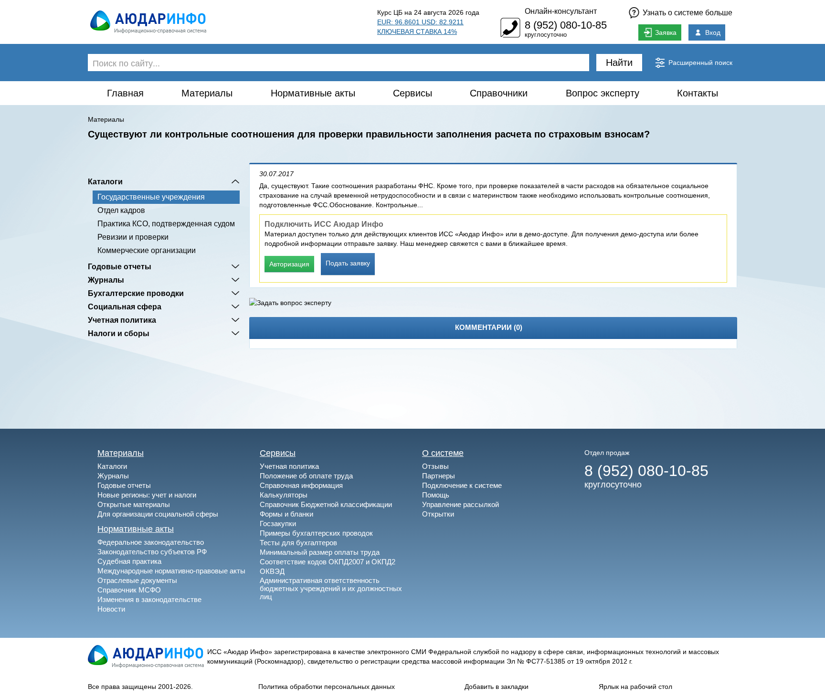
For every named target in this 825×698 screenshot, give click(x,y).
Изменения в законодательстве (149, 599)
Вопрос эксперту (602, 93)
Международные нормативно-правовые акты (171, 571)
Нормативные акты (313, 93)
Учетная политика (122, 320)
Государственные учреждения (151, 197)
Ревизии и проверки (133, 237)
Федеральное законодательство (150, 542)
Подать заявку (348, 263)
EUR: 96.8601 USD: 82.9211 (420, 22)
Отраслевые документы (137, 580)
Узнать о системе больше (687, 13)
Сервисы (412, 93)
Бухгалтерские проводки (136, 293)
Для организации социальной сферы (157, 514)
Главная (125, 93)
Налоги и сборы (118, 333)
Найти (619, 62)
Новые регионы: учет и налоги (146, 495)
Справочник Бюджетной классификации (326, 504)
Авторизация (289, 264)
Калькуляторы (283, 495)
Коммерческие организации (146, 250)
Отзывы (435, 466)
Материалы (207, 93)
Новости (111, 609)
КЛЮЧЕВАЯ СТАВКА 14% (417, 31)
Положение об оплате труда (306, 476)
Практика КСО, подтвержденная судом (166, 224)
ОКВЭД (272, 571)
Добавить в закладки (497, 686)
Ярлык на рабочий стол (635, 686)
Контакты (697, 93)
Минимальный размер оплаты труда (320, 552)
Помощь (435, 495)
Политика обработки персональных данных (326, 686)
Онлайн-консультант (561, 11)
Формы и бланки (286, 514)
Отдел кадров (121, 210)
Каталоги (105, 181)
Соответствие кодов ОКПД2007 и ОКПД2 (327, 562)
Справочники (499, 93)
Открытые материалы (133, 504)
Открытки (438, 514)
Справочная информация (301, 485)
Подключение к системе (462, 485)
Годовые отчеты (119, 266)
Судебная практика (129, 561)
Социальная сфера (124, 306)
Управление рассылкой (460, 504)
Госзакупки (278, 523)
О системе (443, 453)
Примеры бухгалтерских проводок (316, 533)
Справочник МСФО (129, 590)
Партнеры (438, 476)
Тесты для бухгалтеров (298, 543)
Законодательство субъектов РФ (152, 552)
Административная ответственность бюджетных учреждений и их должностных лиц (331, 588)
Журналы (106, 279)
